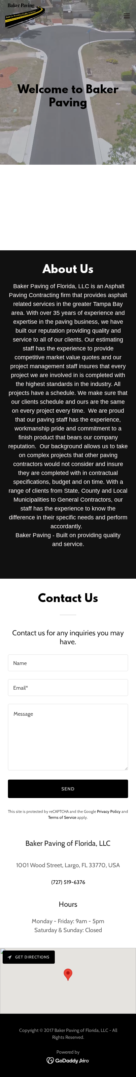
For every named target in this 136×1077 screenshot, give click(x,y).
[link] (25, 16)
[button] (126, 15)
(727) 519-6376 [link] (68, 882)
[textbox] (68, 662)
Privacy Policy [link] (108, 811)
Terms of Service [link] (62, 817)
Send (68, 789)
